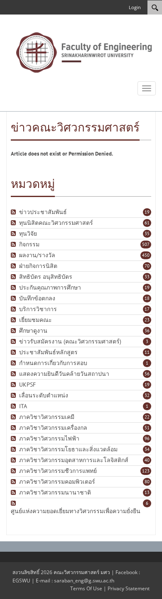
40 (147, 460)
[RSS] (14, 212)
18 (147, 298)
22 (147, 417)
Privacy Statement (129, 588)
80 (147, 482)
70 (147, 266)
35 (147, 233)
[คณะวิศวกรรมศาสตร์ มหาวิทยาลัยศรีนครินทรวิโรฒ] (84, 52)
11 (147, 352)
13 (147, 492)
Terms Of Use (86, 588)
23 (147, 320)
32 (147, 395)
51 (147, 428)
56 (147, 374)
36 (147, 331)
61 (147, 223)
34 (147, 449)
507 (146, 244)
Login (135, 7)
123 (146, 471)
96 (147, 438)
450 (146, 255)
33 (147, 277)
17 (147, 309)
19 (147, 212)
